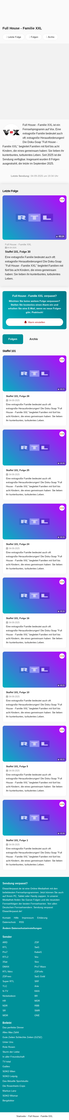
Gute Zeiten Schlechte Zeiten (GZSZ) (22, 1037)
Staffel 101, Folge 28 (17, 396)
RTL (5, 947)
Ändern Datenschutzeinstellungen (22, 928)
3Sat (5, 961)
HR (4, 1000)
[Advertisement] (34, 81)
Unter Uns (8, 1042)
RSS (21, 922)
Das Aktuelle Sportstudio (15, 1081)
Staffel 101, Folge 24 (17, 544)
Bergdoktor (8, 1100)
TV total (7, 1061)
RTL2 (5, 957)
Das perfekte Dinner (13, 1027)
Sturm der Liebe (11, 1051)
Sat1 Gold (39, 976)
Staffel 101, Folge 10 (17, 692)
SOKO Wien (9, 1071)
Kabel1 (38, 952)
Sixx (36, 961)
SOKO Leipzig (10, 1076)
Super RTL (8, 981)
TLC (5, 986)
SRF (36, 981)
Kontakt (7, 917)
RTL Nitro (8, 971)
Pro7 (5, 952)
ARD (5, 942)
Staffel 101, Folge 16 (17, 618)
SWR (37, 1010)
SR (4, 1010)
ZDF (36, 942)
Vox (36, 957)
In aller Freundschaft (13, 1056)
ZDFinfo (38, 971)
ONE (37, 1015)
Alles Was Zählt (11, 1032)
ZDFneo (7, 976)
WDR (5, 1015)
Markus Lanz (9, 1090)
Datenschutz (9, 922)
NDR (5, 1005)
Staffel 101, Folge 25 (17, 470)
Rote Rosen (9, 1047)
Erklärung (42, 917)
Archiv (33, 339)
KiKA (37, 991)
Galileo (6, 1066)
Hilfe (16, 917)
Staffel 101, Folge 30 (17, 251)
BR (36, 996)
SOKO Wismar (10, 1095)
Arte (36, 986)
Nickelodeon (9, 996)
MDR (37, 1000)
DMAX (6, 966)
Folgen (12, 339)
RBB (36, 1005)
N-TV (5, 991)
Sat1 (36, 947)
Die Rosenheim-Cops (14, 1086)
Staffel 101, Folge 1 (17, 840)
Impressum (28, 917)
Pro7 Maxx (40, 966)
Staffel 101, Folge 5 (17, 766)
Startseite (21, 1116)
